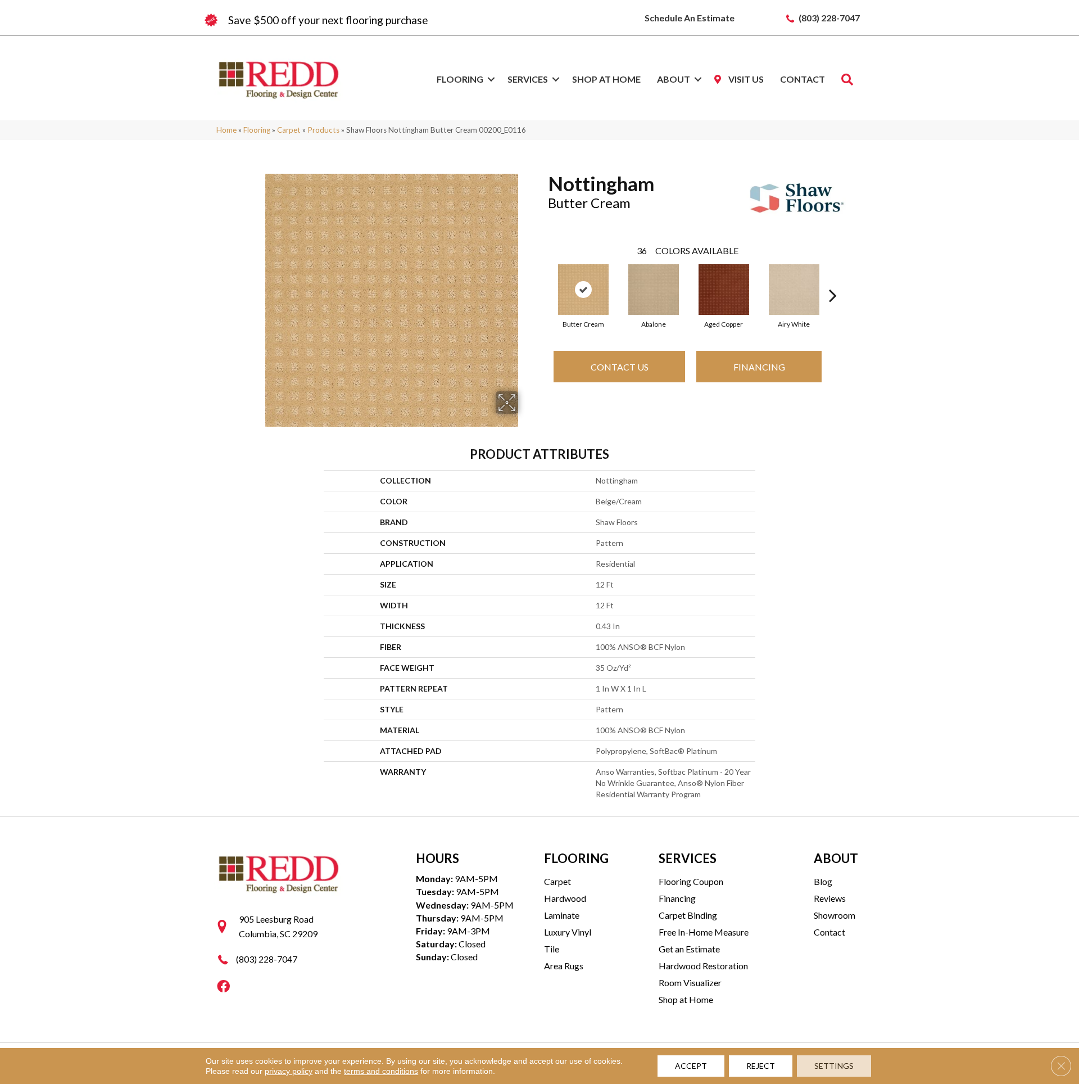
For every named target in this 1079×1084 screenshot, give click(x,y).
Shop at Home (606, 79)
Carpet (289, 129)
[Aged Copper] (724, 289)
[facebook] (223, 987)
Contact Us (620, 367)
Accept (691, 1066)
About (673, 79)
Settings (834, 1066)
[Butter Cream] (583, 289)
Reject (760, 1066)
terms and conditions (381, 1071)
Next (832, 278)
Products (323, 129)
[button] (491, 79)
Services (527, 79)
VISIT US (745, 79)
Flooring (460, 79)
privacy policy (288, 1071)
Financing (759, 367)
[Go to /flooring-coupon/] (371, 20)
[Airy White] (794, 289)
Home (226, 129)
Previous (542, 278)
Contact (802, 79)
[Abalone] (653, 289)
